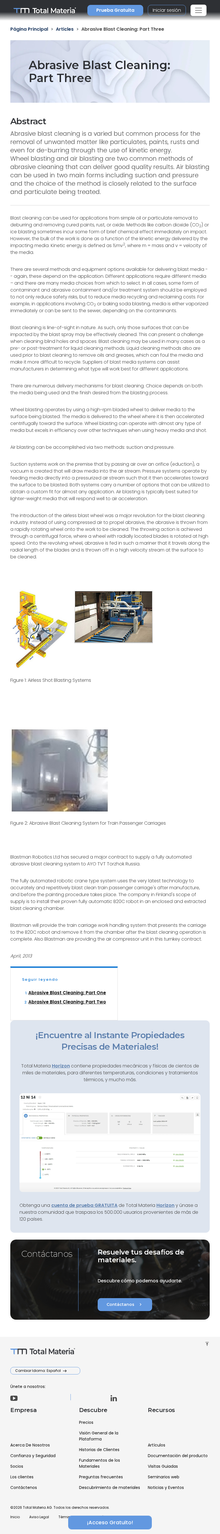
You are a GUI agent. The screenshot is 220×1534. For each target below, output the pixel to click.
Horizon (165, 1205)
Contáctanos (125, 1304)
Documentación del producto (178, 1456)
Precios (86, 1422)
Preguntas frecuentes (101, 1477)
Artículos (156, 1445)
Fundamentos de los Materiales (99, 1463)
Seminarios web (163, 1477)
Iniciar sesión (167, 10)
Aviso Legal (39, 1516)
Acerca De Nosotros (30, 1445)
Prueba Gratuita (115, 10)
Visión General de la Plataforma (98, 1436)
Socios (16, 1466)
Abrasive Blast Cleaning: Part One (67, 993)
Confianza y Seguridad (33, 1456)
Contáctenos (23, 1487)
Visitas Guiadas (163, 1466)
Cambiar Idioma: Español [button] (38, 1370)
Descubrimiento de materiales (109, 1487)
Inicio (15, 1516)
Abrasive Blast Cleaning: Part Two (67, 1002)
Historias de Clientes (99, 1450)
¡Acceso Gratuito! (110, 1522)
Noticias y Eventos (166, 1487)
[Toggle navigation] (198, 10)
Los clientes (22, 1477)
